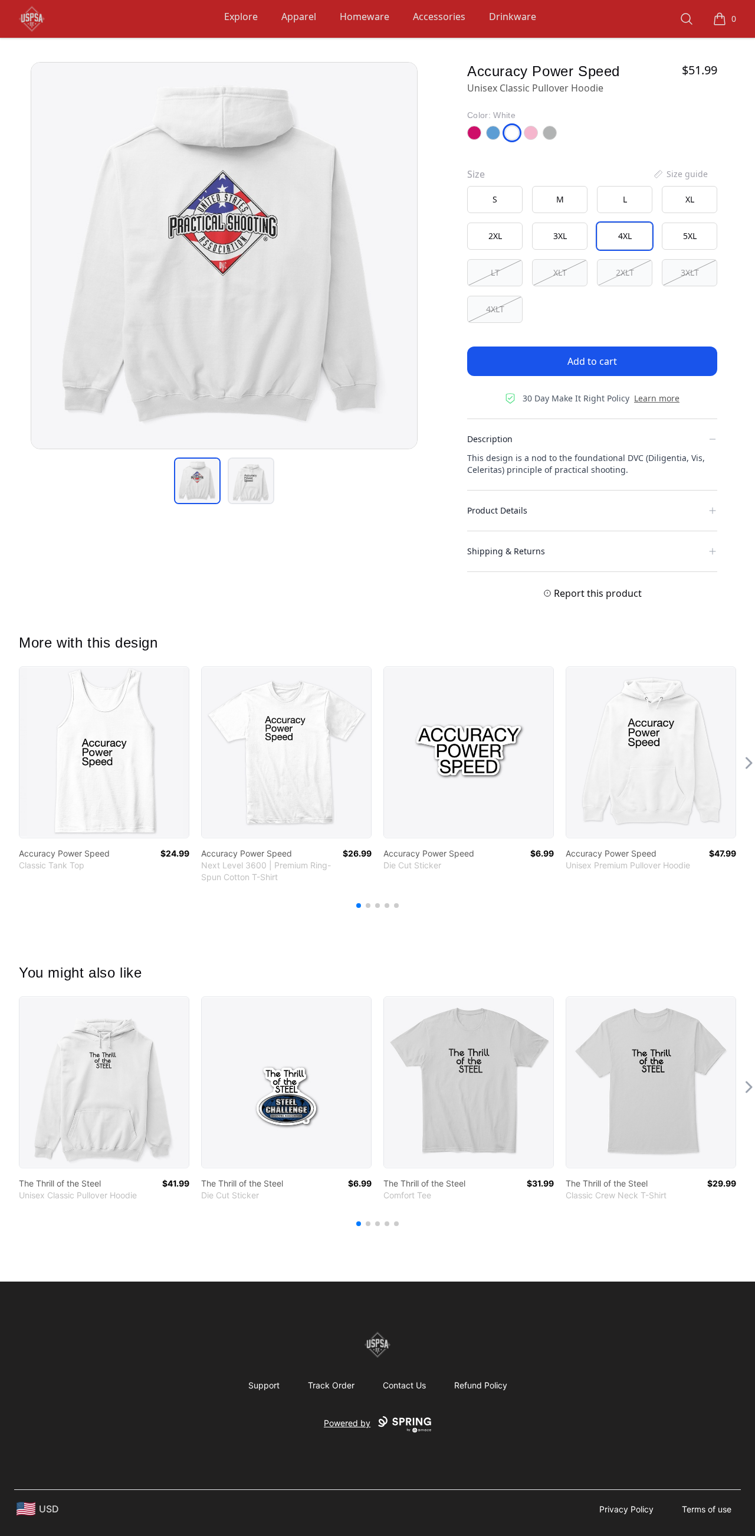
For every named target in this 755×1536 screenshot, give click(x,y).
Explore (241, 16)
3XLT (690, 272)
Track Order (331, 1385)
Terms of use (706, 1509)
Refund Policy (480, 1385)
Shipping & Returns (506, 551)
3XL (560, 235)
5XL (690, 235)
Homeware (364, 16)
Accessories (439, 16)
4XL (625, 235)
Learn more (657, 398)
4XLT (495, 309)
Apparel (298, 16)
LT (495, 272)
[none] (680, 174)
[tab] (197, 481)
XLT (560, 272)
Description (490, 439)
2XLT (625, 272)
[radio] (495, 199)
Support (264, 1385)
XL (689, 199)
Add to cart (592, 361)
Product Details (497, 510)
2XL (495, 235)
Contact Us (404, 1385)
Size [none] (476, 174)
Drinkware (512, 16)
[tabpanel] (224, 255)
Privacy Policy (626, 1509)
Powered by (347, 1423)
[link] (104, 752)
